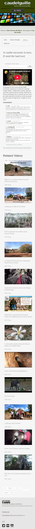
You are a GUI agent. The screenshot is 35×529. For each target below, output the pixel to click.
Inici (5, 488)
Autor (5, 40)
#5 (6, 105)
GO (30, 66)
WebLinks (7, 43)
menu (18, 10)
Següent (6, 492)
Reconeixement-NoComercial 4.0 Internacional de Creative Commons (17, 505)
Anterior (10, 488)
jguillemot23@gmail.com (19, 515)
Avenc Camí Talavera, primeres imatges (17, 448)
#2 (6, 127)
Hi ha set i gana (10, 396)
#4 (6, 112)
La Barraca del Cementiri (12, 423)
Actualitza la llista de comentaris (14, 144)
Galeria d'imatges (15, 40)
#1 (6, 136)
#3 (6, 121)
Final (11, 492)
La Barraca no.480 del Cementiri (15, 206)
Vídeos (25, 40)
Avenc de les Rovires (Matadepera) (16, 371)
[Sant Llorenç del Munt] (17, 3)
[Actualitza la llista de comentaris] (13, 102)
